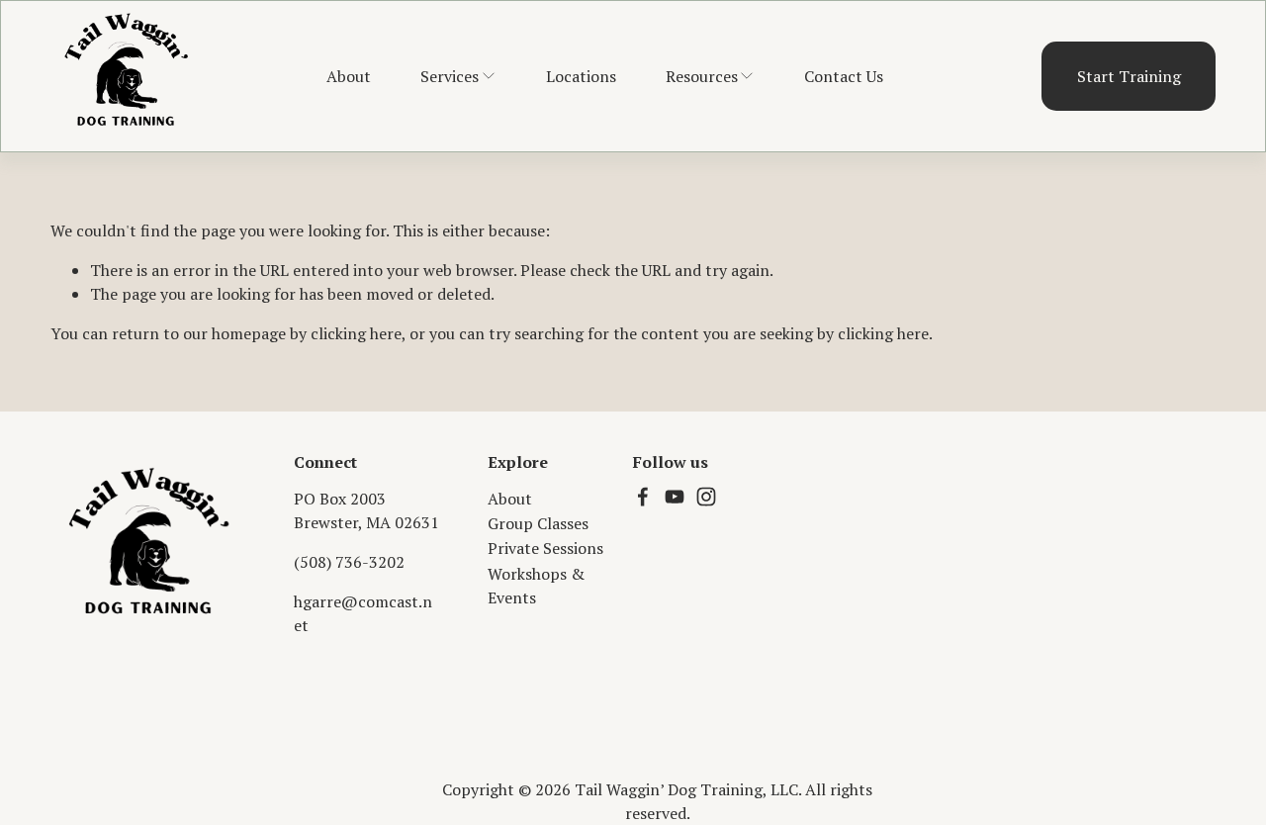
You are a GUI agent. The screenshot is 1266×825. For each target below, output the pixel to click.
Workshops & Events (536, 585)
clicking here (356, 333)
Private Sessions (545, 548)
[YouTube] (674, 496)
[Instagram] (706, 496)
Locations (581, 76)
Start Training (1129, 76)
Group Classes (538, 523)
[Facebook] (643, 496)
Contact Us (843, 76)
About (348, 76)
